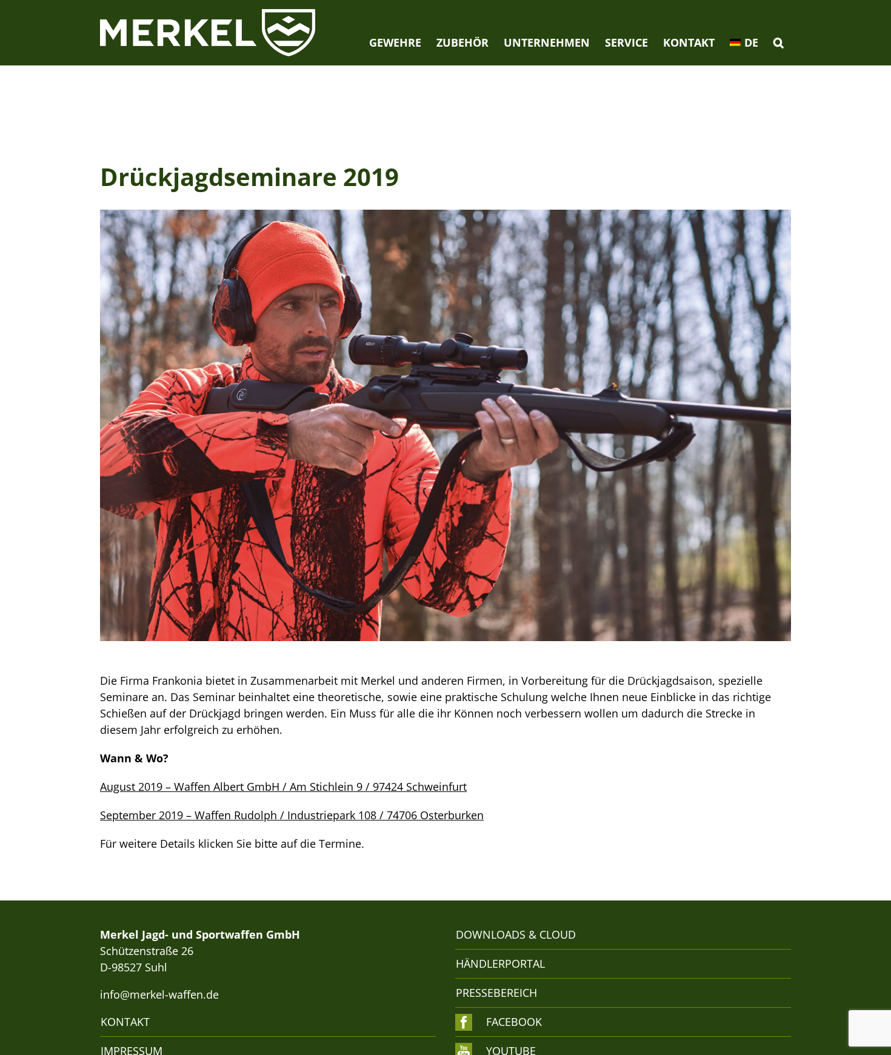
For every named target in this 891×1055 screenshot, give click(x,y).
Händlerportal (500, 963)
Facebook (514, 1021)
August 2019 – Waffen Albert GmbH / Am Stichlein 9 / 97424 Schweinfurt (283, 786)
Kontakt (125, 1021)
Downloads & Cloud (516, 934)
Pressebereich (496, 992)
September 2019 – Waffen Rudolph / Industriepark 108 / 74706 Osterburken (292, 815)
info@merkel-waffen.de (159, 994)
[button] (778, 42)
